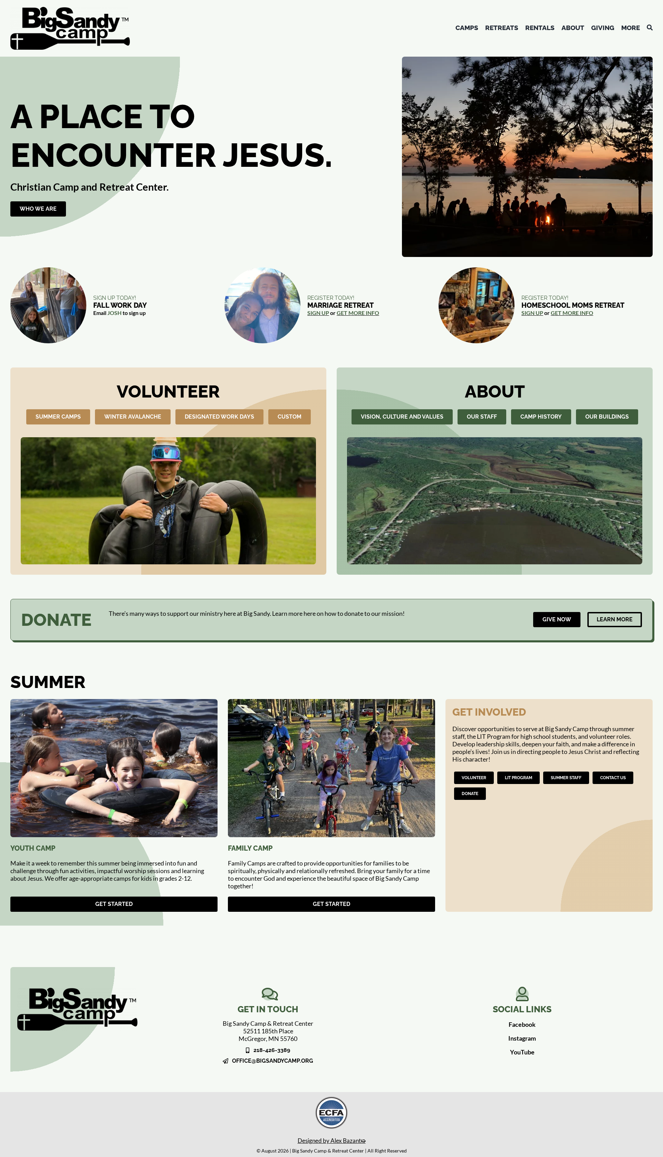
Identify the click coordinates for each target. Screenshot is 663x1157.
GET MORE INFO (358, 312)
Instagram (522, 1038)
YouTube (522, 1052)
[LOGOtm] (70, 10)
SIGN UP (318, 312)
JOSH (114, 312)
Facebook (522, 1024)
